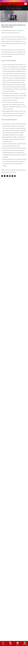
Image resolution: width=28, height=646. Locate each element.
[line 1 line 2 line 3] (25, 4)
